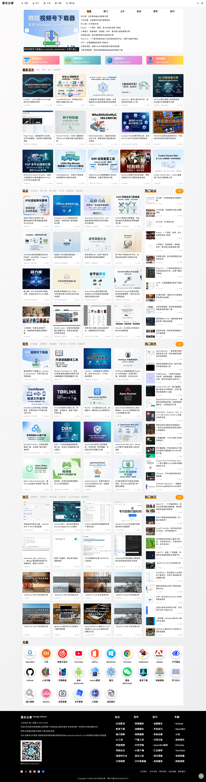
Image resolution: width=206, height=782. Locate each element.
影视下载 (43, 191)
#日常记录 (57, 598)
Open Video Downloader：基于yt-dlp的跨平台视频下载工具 (36, 482)
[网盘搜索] (159, 672)
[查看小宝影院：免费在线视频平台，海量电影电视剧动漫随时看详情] (36, 315)
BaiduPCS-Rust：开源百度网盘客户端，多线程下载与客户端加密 (36, 447)
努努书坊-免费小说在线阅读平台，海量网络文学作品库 (97, 329)
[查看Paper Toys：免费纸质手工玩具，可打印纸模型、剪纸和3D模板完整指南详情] (38, 122)
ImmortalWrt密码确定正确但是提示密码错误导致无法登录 (127, 559)
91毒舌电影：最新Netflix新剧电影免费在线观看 (100, 46)
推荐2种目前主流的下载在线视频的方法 (168, 587)
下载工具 (62, 344)
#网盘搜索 (64, 263)
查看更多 (57, 70)
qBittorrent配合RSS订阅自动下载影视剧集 (66, 628)
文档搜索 (120, 761)
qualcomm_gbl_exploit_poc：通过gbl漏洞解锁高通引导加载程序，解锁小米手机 (35, 560)
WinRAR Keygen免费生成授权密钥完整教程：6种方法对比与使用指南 (127, 293)
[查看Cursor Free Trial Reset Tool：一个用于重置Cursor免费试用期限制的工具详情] (150, 464)
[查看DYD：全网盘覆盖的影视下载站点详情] (150, 286)
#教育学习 (88, 263)
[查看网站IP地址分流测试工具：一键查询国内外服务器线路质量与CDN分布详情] (36, 205)
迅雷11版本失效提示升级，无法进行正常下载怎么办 (169, 609)
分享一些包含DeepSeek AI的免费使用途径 (169, 598)
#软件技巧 (57, 567)
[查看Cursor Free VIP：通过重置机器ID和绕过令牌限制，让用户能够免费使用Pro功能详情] (150, 391)
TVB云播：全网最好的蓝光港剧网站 (95, 20)
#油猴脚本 (88, 453)
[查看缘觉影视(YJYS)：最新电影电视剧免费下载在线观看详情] (150, 321)
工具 (48, 3)
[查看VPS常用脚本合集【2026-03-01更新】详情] (97, 545)
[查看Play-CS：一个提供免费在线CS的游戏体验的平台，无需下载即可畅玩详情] (150, 272)
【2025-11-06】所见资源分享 (127, 595)
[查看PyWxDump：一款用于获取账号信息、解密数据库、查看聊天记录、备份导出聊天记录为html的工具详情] (150, 378)
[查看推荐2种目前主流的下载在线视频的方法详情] (150, 589)
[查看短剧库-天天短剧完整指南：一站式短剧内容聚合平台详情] (66, 242)
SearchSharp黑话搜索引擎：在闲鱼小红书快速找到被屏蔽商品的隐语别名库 (97, 293)
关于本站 (153, 771)
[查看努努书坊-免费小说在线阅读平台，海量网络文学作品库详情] (97, 315)
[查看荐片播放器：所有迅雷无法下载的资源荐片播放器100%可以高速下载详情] (150, 452)
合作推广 (144, 771)
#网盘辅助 (88, 379)
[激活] (111, 672)
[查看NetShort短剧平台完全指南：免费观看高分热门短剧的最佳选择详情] (135, 161)
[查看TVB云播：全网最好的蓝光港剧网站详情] (150, 213)
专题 (25, 642)
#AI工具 (124, 336)
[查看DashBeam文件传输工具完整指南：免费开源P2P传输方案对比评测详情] (36, 395)
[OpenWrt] (30, 653)
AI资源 (95, 702)
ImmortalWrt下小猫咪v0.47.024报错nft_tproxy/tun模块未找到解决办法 (97, 629)
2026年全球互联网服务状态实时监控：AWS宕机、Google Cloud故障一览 (36, 257)
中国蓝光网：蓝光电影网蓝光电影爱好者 (97, 35)
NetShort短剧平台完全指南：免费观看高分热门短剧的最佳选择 (135, 176)
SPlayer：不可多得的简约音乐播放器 (168, 475)
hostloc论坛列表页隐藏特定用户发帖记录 (97, 525)
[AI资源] (95, 693)
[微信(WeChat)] (127, 672)
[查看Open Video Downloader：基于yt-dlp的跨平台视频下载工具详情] (36, 468)
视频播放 (34, 344)
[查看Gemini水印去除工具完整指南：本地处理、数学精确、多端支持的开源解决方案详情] (97, 432)
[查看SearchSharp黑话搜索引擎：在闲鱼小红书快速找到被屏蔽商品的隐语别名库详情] (97, 278)
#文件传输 (34, 416)
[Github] (30, 672)
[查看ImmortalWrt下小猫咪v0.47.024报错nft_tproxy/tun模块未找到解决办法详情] (97, 614)
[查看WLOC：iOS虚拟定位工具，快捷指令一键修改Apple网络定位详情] (97, 395)
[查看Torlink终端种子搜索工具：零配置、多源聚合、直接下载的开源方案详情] (66, 395)
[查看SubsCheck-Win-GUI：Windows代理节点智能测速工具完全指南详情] (128, 432)
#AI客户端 (124, 144)
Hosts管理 (95, 680)
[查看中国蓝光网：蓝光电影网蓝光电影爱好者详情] (150, 259)
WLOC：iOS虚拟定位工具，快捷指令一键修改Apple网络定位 (97, 409)
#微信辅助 (34, 379)
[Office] (95, 653)
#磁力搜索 (59, 144)
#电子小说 (118, 263)
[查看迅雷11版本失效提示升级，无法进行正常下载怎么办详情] (150, 610)
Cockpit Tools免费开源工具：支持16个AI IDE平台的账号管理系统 (135, 137)
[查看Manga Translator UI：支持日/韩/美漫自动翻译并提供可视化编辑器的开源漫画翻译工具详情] (66, 358)
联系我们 (181, 771)
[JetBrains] (143, 653)
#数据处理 (59, 105)
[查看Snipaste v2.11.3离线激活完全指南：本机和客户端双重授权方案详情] (66, 205)
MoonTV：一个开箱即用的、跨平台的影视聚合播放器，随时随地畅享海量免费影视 (169, 506)
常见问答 (163, 771)
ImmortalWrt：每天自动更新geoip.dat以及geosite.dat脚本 (66, 525)
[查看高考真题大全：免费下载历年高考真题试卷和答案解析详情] (97, 242)
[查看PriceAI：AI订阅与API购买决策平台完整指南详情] (128, 315)
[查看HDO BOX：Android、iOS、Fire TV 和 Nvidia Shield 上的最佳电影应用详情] (150, 416)
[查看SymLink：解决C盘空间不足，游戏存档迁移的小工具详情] (135, 85)
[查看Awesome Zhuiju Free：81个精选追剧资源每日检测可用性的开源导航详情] (97, 205)
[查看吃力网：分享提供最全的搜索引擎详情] (150, 201)
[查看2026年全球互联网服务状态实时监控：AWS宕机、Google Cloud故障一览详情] (36, 242)
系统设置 (53, 497)
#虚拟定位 (88, 416)
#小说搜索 (95, 336)
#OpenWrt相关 (28, 530)
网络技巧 (119, 58)
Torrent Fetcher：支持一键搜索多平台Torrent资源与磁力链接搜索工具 (70, 138)
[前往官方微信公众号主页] (22, 772)
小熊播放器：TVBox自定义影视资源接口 (169, 439)
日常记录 (62, 497)
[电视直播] (62, 693)
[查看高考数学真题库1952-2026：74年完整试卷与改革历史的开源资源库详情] (66, 278)
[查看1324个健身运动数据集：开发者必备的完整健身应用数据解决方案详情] (128, 205)
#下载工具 (99, 183)
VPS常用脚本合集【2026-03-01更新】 (97, 559)
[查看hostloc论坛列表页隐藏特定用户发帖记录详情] (97, 511)
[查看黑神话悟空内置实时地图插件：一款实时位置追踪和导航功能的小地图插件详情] (150, 429)
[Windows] (111, 653)
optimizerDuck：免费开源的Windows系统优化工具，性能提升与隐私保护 (97, 483)
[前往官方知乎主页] (43, 772)
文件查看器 (140, 761)
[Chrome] (127, 653)
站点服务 (160, 58)
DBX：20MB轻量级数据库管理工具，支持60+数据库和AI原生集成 (66, 447)
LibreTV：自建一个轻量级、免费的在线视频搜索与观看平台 (168, 553)
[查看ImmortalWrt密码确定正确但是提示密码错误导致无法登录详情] (128, 545)
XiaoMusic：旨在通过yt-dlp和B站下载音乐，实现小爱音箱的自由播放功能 (169, 575)
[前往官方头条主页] (30, 772)
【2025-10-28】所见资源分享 (127, 626)
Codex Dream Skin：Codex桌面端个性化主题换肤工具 (167, 176)
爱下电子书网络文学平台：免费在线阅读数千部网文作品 (127, 256)
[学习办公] (176, 672)
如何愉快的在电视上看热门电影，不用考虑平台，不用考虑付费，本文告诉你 (169, 541)
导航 (26, 3)
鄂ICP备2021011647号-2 (118, 778)
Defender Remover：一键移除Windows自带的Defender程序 (168, 485)
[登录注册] (202, 3)
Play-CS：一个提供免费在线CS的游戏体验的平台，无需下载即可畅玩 (109, 39)
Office (95, 662)
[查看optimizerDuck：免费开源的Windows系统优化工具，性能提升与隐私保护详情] (97, 468)
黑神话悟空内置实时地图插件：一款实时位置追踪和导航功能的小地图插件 (169, 427)
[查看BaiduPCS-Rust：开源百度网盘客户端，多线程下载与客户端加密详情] (36, 432)
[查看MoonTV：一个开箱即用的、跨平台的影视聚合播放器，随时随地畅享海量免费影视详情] (150, 508)
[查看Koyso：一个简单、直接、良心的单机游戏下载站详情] (150, 235)
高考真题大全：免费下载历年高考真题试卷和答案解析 (96, 256)
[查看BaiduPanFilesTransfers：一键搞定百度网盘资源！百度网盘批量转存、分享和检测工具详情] (150, 403)
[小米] (46, 653)
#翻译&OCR (58, 379)
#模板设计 (27, 144)
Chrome (127, 662)
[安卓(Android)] (78, 672)
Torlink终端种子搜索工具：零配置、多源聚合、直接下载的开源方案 (66, 410)
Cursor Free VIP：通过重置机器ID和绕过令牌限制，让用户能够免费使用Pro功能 (169, 389)
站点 (38, 70)
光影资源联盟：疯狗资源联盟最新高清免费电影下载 (102, 50)
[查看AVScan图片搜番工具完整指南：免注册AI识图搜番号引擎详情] (168, 85)
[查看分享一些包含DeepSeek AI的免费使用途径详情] (150, 599)
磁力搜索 (53, 191)
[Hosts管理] (95, 672)
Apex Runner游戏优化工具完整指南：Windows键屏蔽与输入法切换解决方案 (127, 410)
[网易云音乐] (62, 653)
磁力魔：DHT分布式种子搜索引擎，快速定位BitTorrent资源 (36, 292)
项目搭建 (158, 756)
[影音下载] (143, 672)
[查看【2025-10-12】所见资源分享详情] (150, 565)
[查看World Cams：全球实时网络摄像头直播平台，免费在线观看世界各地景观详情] (66, 315)
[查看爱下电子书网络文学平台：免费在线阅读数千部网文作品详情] (128, 242)
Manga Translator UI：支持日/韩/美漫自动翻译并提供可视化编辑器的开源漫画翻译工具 (66, 373)
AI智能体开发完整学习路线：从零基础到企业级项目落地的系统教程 (102, 101)
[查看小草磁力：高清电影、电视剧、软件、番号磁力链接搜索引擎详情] (150, 247)
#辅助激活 (57, 226)
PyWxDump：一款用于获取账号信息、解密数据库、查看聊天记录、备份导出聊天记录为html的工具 (169, 377)
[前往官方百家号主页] (39, 772)
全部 (179, 191)
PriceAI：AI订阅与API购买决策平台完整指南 (127, 329)
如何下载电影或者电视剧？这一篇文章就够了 (169, 519)
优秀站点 (36, 58)
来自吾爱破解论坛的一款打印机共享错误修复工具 (169, 365)
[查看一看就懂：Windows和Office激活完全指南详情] (150, 621)
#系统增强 (27, 105)
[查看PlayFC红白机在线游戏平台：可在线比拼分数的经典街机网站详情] (168, 122)
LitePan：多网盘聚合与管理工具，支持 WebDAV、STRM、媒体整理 (97, 373)
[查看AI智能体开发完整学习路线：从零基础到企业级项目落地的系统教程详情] (103, 85)
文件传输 (72, 344)
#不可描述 (88, 567)
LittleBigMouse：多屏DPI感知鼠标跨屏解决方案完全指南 (69, 176)
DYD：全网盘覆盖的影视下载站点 (95, 43)
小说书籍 (46, 680)
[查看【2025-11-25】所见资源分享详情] (66, 582)
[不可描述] (176, 653)
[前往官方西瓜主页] (34, 772)
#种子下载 (27, 300)
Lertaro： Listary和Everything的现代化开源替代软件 (37, 101)
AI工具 (61, 191)
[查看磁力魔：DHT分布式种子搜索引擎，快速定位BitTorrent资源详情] (36, 278)
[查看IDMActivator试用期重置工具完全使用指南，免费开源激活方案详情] (103, 161)
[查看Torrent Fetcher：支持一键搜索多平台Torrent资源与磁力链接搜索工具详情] (70, 122)
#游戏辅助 (118, 416)
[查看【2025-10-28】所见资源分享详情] (128, 614)
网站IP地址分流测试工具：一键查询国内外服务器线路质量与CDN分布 (35, 220)
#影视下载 (57, 263)
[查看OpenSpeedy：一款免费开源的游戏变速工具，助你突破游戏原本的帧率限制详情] (150, 355)
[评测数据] (62, 672)
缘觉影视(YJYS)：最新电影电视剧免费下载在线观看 (169, 320)
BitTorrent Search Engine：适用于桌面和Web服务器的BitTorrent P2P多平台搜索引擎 (37, 177)
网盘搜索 (70, 191)
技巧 (50, 70)
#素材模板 (34, 144)
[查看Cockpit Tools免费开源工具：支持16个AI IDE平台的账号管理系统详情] (135, 122)
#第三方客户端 (133, 144)
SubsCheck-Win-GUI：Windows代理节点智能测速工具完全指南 (127, 447)
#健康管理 (125, 226)
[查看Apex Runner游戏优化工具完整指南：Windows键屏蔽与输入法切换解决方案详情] (128, 395)
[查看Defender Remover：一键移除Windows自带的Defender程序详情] (150, 486)
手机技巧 (43, 497)
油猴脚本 (43, 344)
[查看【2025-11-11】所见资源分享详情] (97, 582)
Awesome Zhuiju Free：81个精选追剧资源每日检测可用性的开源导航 (97, 220)
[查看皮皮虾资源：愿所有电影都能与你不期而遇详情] (150, 333)
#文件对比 (99, 144)
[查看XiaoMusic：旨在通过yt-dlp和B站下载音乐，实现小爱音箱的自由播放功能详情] (150, 576)
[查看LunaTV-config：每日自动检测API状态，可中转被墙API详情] (150, 531)
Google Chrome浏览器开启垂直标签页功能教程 (127, 525)
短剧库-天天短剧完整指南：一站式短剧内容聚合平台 (66, 256)
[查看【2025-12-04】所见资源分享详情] (36, 582)
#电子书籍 (57, 300)
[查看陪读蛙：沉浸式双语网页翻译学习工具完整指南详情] (66, 468)
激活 (111, 680)
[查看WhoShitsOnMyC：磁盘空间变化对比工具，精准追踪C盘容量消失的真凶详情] (103, 122)
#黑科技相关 (165, 105)
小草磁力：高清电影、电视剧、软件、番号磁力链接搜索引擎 (105, 31)
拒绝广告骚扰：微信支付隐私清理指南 (66, 559)
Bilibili (46, 702)
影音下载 (143, 680)
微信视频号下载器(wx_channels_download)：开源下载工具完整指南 (36, 373)
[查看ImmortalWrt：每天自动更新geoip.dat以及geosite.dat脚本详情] (66, 511)
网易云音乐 (62, 662)
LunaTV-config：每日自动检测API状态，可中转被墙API (168, 529)
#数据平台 (157, 105)
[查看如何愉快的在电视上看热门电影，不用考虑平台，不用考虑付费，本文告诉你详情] (150, 543)
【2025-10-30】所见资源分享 (36, 626)
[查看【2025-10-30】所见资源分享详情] (36, 614)
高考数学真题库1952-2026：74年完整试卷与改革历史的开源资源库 (66, 293)
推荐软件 (78, 58)
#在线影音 (124, 183)
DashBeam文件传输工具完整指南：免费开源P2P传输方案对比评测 (36, 410)
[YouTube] (78, 653)
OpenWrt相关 (73, 497)
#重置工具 (92, 183)
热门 (37, 3)
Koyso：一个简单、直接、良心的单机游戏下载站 (101, 28)
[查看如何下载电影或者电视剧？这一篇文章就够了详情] (150, 520)
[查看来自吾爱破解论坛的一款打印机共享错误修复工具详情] (150, 367)
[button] (27, 30)
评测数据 (62, 680)
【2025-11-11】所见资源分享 (97, 595)
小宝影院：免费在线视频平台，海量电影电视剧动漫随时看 (35, 330)
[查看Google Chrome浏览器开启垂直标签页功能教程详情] (128, 511)
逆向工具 (139, 756)
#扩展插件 (157, 183)
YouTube (78, 662)
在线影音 (34, 191)
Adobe (159, 662)
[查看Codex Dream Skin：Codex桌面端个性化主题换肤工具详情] (168, 161)
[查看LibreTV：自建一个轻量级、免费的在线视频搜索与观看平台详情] (150, 555)
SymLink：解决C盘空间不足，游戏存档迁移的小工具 (134, 101)
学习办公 (176, 680)
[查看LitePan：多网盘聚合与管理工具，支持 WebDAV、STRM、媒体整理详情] (97, 358)
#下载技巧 (57, 635)
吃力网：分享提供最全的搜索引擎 (94, 16)
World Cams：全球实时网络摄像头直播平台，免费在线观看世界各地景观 (66, 330)
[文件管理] (78, 693)
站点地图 (172, 771)
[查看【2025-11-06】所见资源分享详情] (128, 582)
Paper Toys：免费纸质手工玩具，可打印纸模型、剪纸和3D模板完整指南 (38, 138)
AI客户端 (139, 750)
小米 (46, 662)
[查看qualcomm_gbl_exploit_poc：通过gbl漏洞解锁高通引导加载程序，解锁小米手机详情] (36, 545)
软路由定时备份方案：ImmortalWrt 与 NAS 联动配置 (36, 525)
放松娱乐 (111, 702)
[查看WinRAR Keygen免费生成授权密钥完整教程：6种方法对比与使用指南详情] (128, 278)
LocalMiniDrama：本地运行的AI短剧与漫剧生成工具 (69, 101)
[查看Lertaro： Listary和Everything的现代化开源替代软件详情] (38, 85)
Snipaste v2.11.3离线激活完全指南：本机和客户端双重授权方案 (66, 220)
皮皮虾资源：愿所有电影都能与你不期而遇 (169, 332)
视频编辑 (53, 344)
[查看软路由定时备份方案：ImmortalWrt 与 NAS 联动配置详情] (36, 511)
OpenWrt (30, 662)
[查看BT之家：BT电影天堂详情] (150, 224)
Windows (111, 662)
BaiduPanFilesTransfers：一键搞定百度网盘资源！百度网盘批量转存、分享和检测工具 (169, 402)
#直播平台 (64, 336)
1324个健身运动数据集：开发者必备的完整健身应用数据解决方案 (127, 220)
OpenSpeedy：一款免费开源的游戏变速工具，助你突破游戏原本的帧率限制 (169, 353)
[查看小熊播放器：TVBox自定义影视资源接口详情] (150, 441)
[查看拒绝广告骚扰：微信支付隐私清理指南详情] (66, 545)
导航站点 (120, 750)
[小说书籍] (46, 672)
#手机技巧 (27, 567)
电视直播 (62, 702)
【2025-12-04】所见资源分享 (36, 595)
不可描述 (176, 662)
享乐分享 (34, 717)
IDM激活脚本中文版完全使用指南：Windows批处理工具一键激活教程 (127, 483)
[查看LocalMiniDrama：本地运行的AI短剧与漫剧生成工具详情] (70, 85)
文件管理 (79, 702)
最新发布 (28, 69)
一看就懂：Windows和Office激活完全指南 (169, 619)
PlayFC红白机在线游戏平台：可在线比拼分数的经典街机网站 (168, 137)
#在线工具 (27, 226)
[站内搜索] (198, 3)
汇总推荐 (158, 750)
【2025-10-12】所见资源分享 (168, 563)
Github (30, 680)
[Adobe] (159, 653)
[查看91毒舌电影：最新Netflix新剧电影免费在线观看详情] (150, 298)
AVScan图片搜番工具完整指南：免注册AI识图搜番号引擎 (167, 101)
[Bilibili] (46, 693)
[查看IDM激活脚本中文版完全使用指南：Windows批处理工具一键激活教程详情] (128, 468)
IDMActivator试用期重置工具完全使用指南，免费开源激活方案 (102, 176)
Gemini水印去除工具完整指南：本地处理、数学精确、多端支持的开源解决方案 (96, 447)
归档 (60, 3)
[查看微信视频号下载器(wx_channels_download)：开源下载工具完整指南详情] (36, 358)
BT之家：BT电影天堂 (89, 24)
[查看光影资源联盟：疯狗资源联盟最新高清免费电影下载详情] (150, 310)
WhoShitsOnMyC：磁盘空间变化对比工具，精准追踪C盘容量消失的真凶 (102, 138)
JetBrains (143, 662)
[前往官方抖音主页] (26, 772)
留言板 (72, 3)
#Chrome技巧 (119, 530)
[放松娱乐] (111, 693)
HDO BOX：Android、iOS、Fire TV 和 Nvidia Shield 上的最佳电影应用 (169, 414)
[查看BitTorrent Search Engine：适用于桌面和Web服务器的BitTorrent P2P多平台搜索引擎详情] (38, 161)
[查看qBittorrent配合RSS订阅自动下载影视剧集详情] (66, 614)
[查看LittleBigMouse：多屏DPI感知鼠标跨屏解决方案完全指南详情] (70, 161)
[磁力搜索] (30, 693)
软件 (44, 70)
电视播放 (158, 761)
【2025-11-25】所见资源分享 (66, 595)
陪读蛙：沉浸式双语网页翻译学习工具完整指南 (66, 482)
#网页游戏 (157, 144)
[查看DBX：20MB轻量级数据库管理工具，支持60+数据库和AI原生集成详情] (66, 432)
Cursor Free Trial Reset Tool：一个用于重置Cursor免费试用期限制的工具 (169, 463)
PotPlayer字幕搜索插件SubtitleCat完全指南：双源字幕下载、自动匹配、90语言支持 (127, 373)
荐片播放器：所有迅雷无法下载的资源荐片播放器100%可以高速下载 (169, 450)
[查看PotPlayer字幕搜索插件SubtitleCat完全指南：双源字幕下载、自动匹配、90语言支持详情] (128, 358)
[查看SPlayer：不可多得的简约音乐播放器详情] (150, 476)
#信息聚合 (92, 105)
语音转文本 (121, 756)
